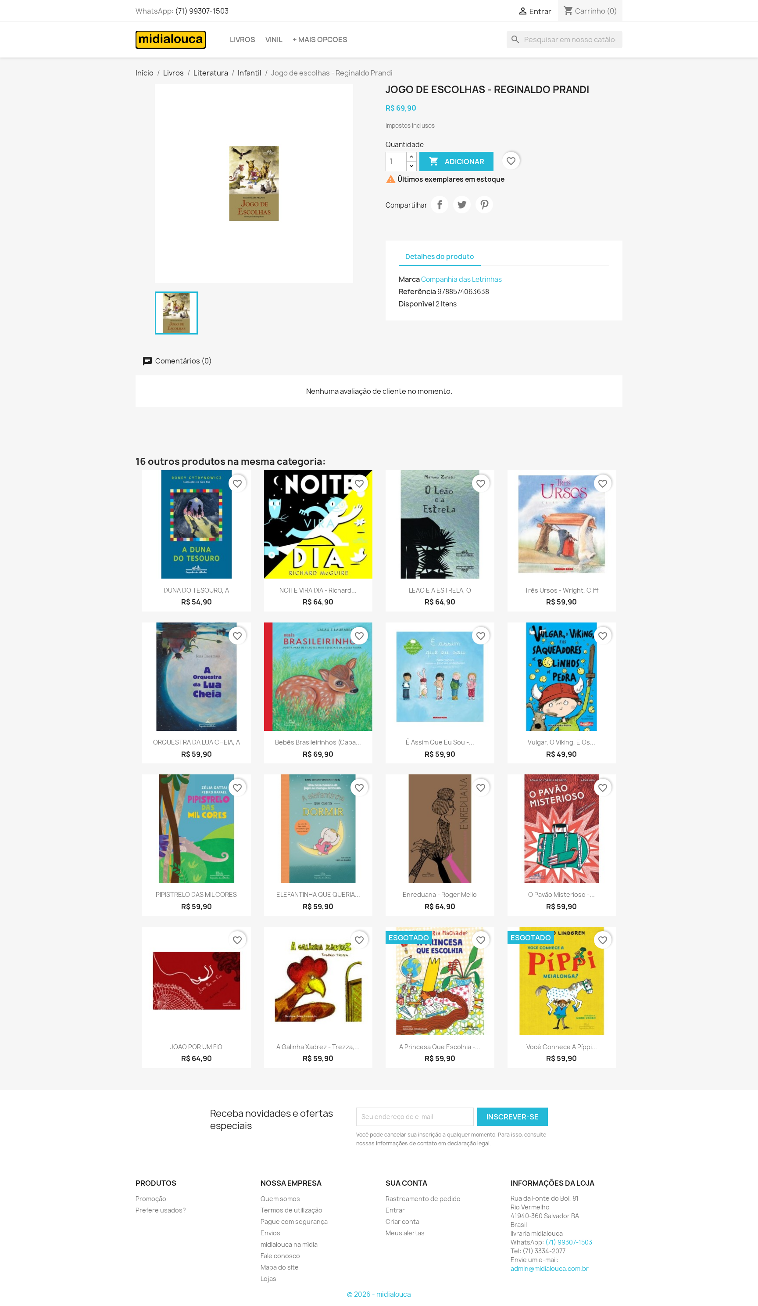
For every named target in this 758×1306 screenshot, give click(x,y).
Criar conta (402, 1221)
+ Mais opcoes (320, 39)
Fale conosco (280, 1256)
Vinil (273, 39)
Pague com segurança (294, 1221)
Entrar (395, 1210)
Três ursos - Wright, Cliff (561, 590)
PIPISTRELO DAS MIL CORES (196, 894)
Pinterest (484, 204)
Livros (242, 39)
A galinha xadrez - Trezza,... (318, 1047)
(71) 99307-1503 (202, 11)
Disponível (416, 303)
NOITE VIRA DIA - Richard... (318, 590)
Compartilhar (439, 204)
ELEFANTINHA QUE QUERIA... (318, 894)
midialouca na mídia (289, 1244)
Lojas (268, 1278)
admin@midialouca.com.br (550, 1268)
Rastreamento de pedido (423, 1198)
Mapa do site (280, 1267)
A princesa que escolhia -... (439, 1047)
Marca (409, 279)
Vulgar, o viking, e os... (561, 742)
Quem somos (280, 1198)
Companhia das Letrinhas (461, 279)
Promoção (151, 1198)
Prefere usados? (161, 1210)
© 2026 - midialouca (379, 1294)
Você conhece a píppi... (561, 1047)
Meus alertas (405, 1233)
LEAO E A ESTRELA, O (440, 590)
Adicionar (456, 161)
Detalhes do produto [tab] (439, 256)
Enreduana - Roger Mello (440, 894)
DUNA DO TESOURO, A (196, 590)
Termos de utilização (291, 1210)
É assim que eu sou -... (440, 742)
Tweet (462, 204)
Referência (417, 291)
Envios (270, 1233)
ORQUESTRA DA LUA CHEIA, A (196, 742)
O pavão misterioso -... (561, 894)
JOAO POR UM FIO (196, 1047)
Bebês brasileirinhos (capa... (318, 742)
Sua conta (406, 1183)
